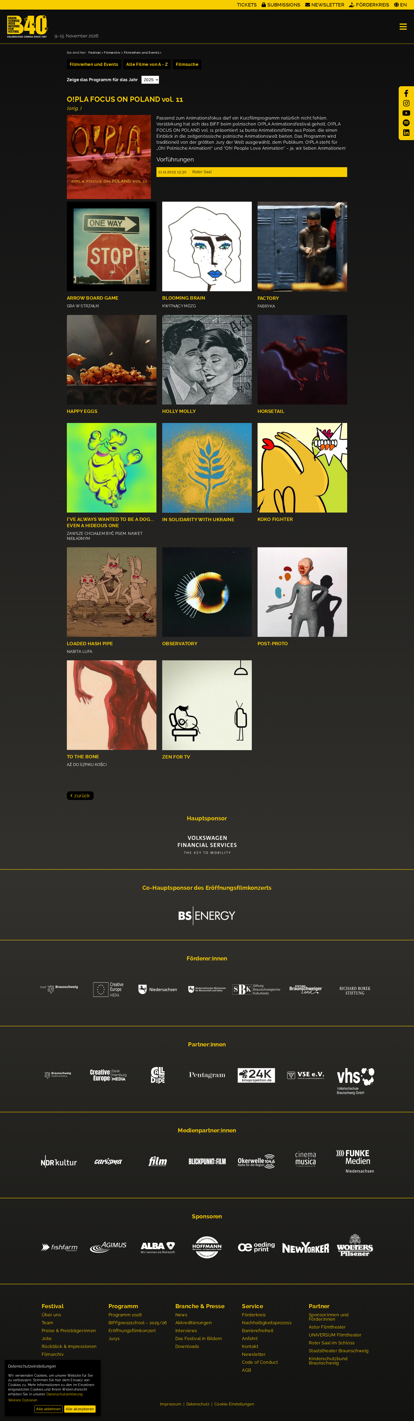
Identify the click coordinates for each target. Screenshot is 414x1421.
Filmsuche (187, 64)
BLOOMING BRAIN (183, 298)
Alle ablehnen (48, 1409)
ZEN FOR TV (176, 757)
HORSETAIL (271, 411)
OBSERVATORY (179, 643)
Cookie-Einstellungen (234, 1404)
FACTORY (268, 298)
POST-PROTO (273, 643)
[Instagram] (406, 103)
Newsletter (327, 5)
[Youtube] (406, 113)
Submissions (283, 5)
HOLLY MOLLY (179, 411)
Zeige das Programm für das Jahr (103, 79)
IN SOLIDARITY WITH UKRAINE (198, 519)
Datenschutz (197, 1404)
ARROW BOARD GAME (92, 298)
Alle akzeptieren (80, 1409)
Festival (94, 52)
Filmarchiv (112, 52)
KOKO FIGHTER (275, 519)
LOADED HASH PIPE (90, 643)
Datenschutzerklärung (64, 1394)
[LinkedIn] (406, 133)
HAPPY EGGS (82, 411)
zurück (82, 796)
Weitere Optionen (22, 1400)
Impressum (170, 1404)
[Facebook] (406, 93)
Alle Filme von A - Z (147, 64)
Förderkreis (372, 5)
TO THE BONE (83, 756)
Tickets (247, 5)
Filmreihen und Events (141, 52)
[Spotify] (406, 123)
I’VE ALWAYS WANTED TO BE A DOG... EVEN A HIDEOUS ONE (110, 522)
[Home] (52, 26)
